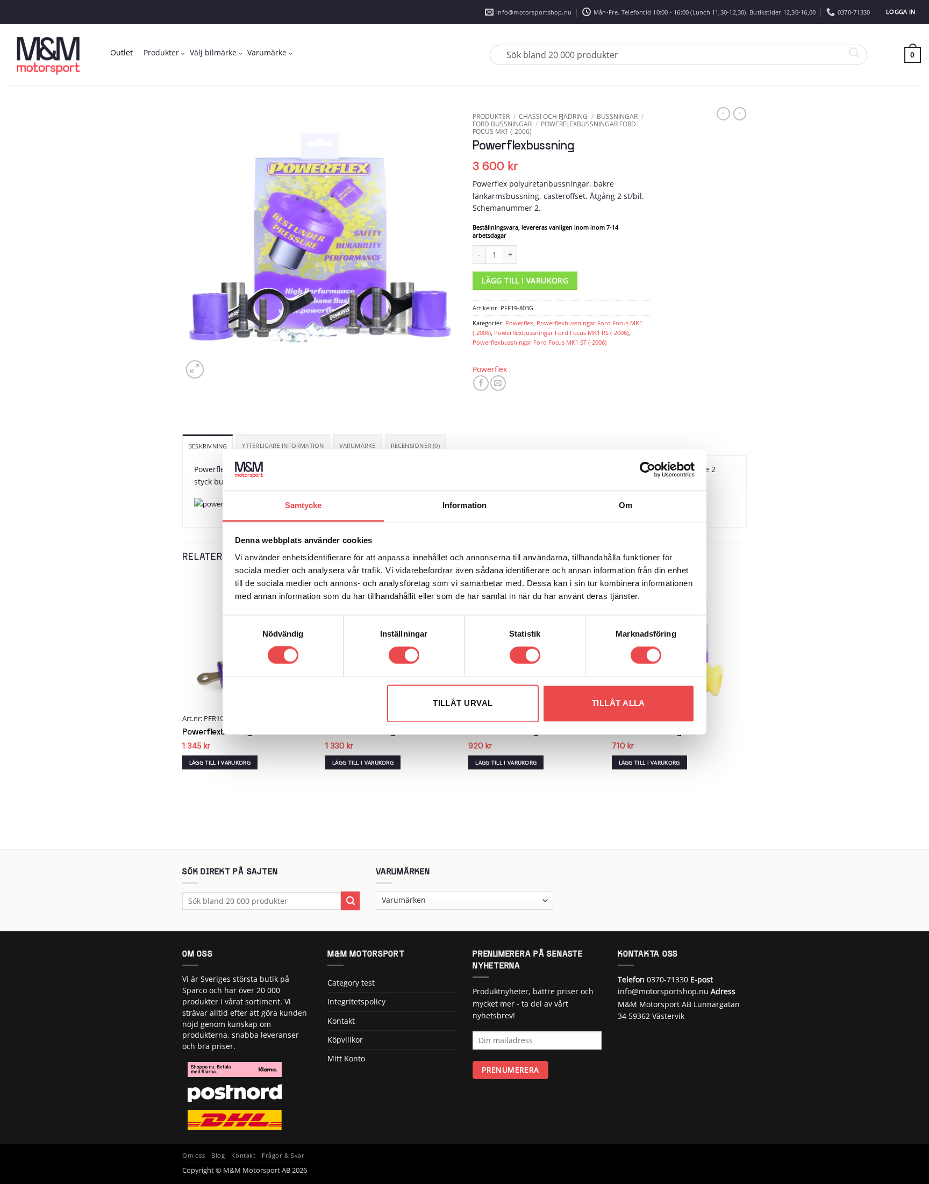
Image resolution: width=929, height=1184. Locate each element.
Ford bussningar (502, 123)
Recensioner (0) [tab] (415, 445)
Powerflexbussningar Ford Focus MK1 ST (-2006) (539, 342)
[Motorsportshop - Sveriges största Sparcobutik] (48, 55)
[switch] (404, 655)
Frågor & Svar (283, 1155)
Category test (351, 983)
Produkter (161, 52)
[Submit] (350, 900)
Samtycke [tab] (303, 505)
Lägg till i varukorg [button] (220, 762)
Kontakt (341, 1021)
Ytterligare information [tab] (283, 445)
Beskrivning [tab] (207, 446)
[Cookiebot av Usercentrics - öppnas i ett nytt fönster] (648, 470)
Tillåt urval (462, 703)
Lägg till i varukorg (525, 281)
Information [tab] (464, 505)
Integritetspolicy (356, 1001)
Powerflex (519, 323)
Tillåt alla (618, 703)
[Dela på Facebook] (481, 383)
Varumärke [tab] (357, 445)
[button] (900, 12)
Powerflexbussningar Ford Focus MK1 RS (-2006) (561, 333)
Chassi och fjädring (553, 116)
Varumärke (267, 52)
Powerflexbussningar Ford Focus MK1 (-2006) (554, 127)
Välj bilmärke (213, 52)
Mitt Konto (346, 1058)
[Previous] (183, 711)
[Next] (743, 711)
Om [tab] (625, 505)
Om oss (193, 1155)
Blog (218, 1155)
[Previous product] (739, 113)
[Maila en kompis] (498, 383)
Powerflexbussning (217, 732)
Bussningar (617, 116)
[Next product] (723, 113)
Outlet (121, 52)
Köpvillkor (345, 1040)
